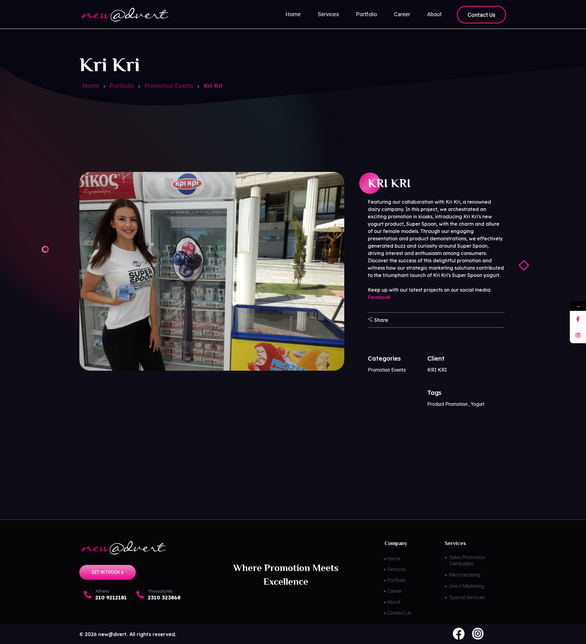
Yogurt (477, 404)
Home (90, 85)
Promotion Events (168, 85)
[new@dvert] (147, 548)
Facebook (379, 297)
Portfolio (122, 85)
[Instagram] (578, 335)
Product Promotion (447, 404)
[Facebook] (578, 319)
